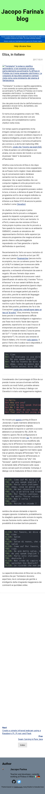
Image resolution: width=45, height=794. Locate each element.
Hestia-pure (18, 787)
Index (22, 745)
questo (19, 420)
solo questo (32, 340)
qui (27, 438)
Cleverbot (21, 204)
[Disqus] (22, 627)
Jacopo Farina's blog (22, 15)
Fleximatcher (22, 258)
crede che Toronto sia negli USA (27, 147)
